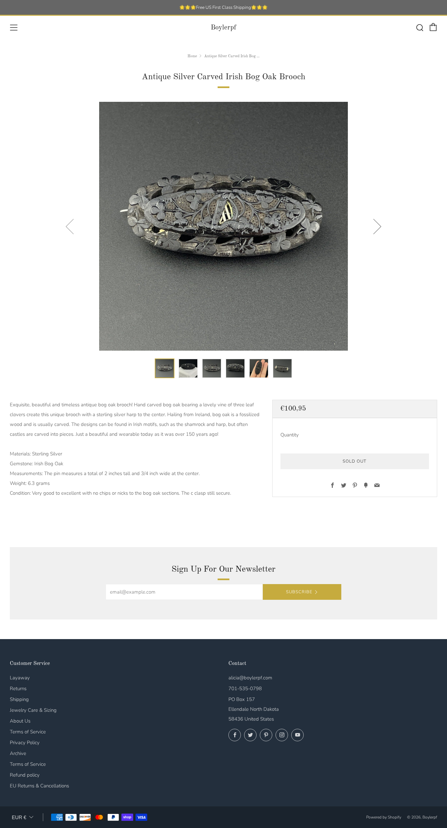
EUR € (19, 817)
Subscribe (299, 592)
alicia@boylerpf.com (250, 677)
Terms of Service (28, 731)
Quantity (289, 434)
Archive (18, 753)
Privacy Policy (25, 742)
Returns (18, 688)
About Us (20, 721)
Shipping (19, 699)
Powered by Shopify (383, 817)
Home (192, 56)
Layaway (20, 677)
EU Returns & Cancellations (39, 785)
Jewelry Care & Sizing (33, 710)
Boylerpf (223, 27)
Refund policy (25, 775)
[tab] (164, 368)
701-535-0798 (245, 688)
